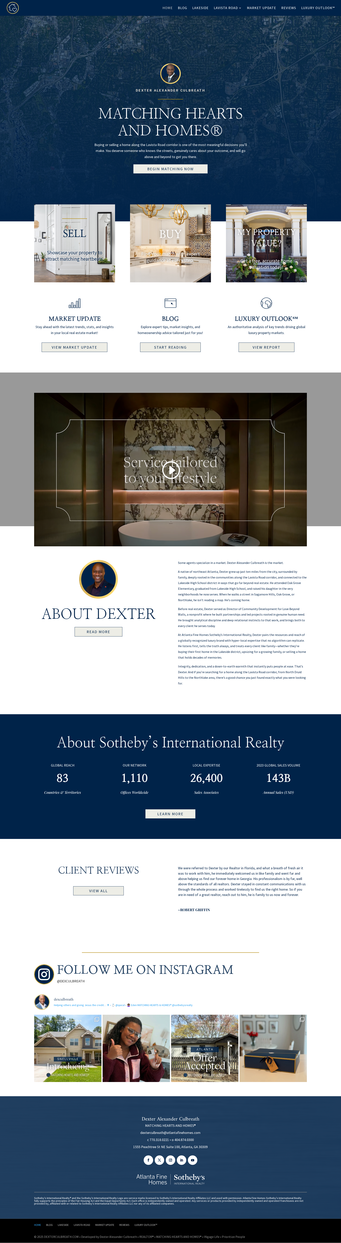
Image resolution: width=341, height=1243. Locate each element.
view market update (74, 347)
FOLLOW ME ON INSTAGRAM (145, 970)
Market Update (75, 319)
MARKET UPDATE (261, 8)
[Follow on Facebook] (148, 1160)
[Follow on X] (159, 1160)
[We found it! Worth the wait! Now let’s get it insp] (204, 1048)
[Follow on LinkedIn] (181, 1160)
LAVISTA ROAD (226, 8)
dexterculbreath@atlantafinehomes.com (170, 1132)
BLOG (182, 8)
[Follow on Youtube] (192, 1160)
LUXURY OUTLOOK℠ (318, 8)
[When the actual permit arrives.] (136, 1048)
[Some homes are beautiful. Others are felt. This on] (67, 1048)
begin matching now (170, 168)
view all (98, 890)
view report (266, 347)
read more (98, 631)
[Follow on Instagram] (170, 1160)
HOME (167, 8)
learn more (170, 813)
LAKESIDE (200, 8)
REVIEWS (288, 8)
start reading (170, 347)
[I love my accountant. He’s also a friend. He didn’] (273, 1048)
